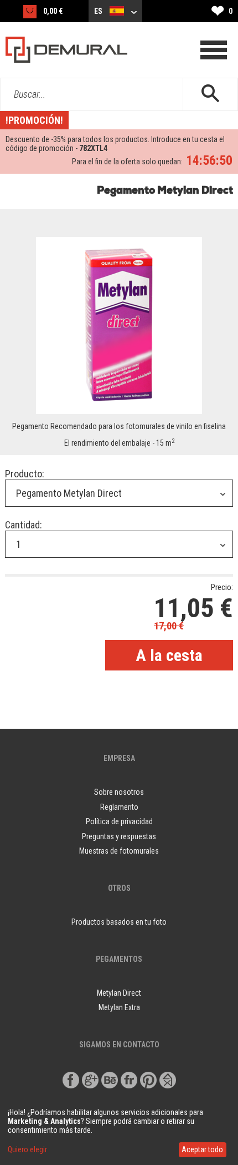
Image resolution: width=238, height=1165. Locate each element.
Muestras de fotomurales (119, 850)
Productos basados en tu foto (119, 921)
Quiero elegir (27, 1149)
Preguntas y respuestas (119, 836)
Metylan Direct (119, 993)
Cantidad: (23, 525)
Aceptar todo (202, 1149)
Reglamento (119, 807)
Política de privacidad (119, 821)
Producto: (24, 474)
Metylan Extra (119, 1007)
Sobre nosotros (119, 792)
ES (99, 11)
